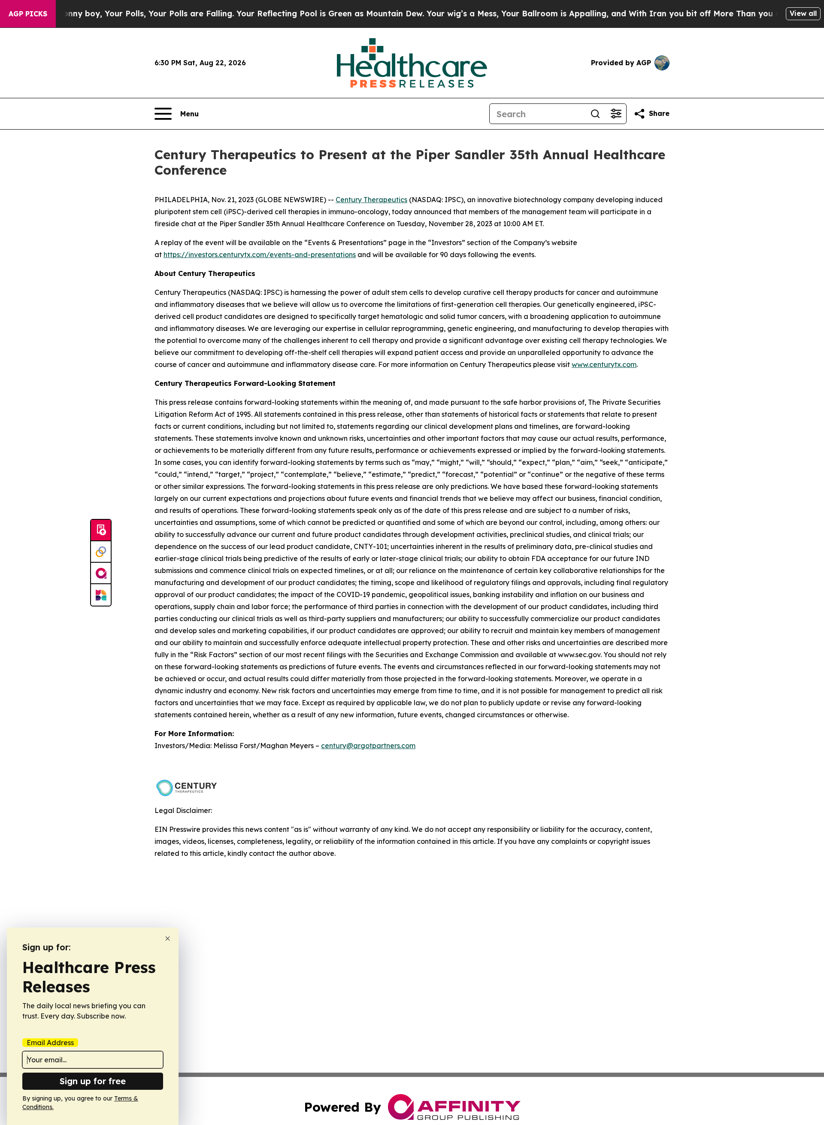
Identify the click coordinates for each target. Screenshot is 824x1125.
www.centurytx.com (604, 364)
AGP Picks (28, 13)
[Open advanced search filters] (616, 114)
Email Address (50, 1042)
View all (803, 13)
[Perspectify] (101, 552)
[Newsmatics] (101, 595)
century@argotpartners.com (368, 745)
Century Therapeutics (371, 199)
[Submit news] (101, 530)
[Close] (168, 938)
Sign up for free (93, 1081)
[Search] (595, 114)
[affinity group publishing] (101, 573)
